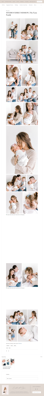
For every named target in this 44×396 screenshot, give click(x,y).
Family (12, 345)
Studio (15, 345)
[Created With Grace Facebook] (37, 389)
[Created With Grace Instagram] (35, 389)
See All (41, 356)
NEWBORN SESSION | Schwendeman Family (7, 367)
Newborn (8, 345)
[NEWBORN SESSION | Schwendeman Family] (8, 361)
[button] (26, 2)
